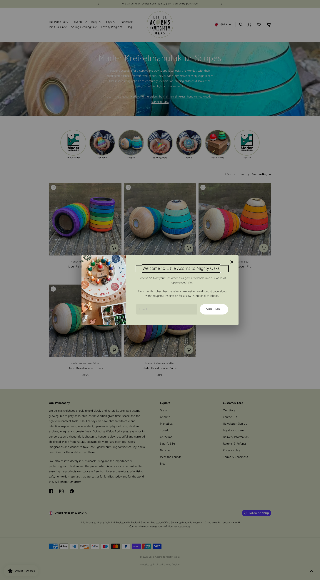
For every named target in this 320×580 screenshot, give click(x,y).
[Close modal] (232, 262)
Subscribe (213, 309)
